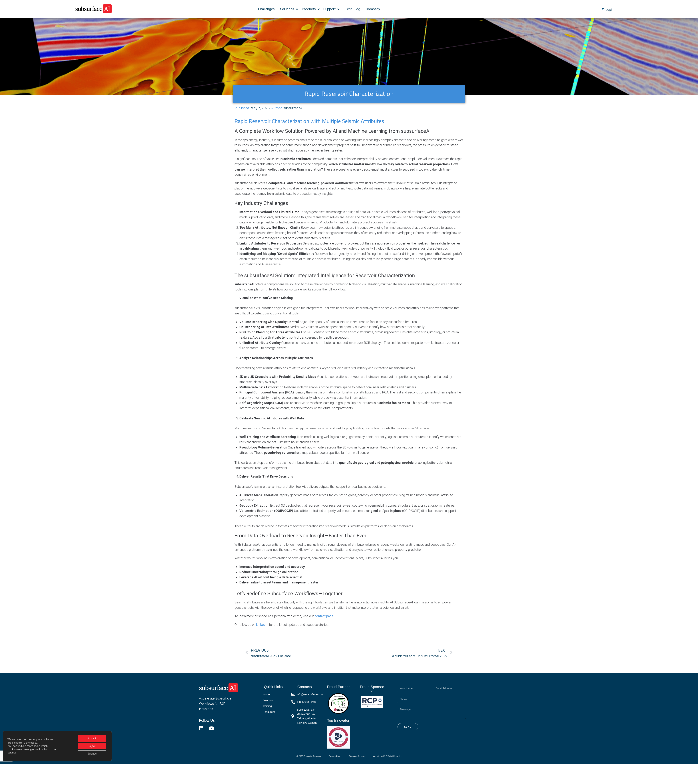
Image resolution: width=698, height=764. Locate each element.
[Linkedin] (201, 728)
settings (12, 752)
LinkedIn (262, 624)
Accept (92, 738)
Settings (92, 753)
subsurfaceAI (293, 108)
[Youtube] (211, 728)
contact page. (324, 616)
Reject (92, 746)
